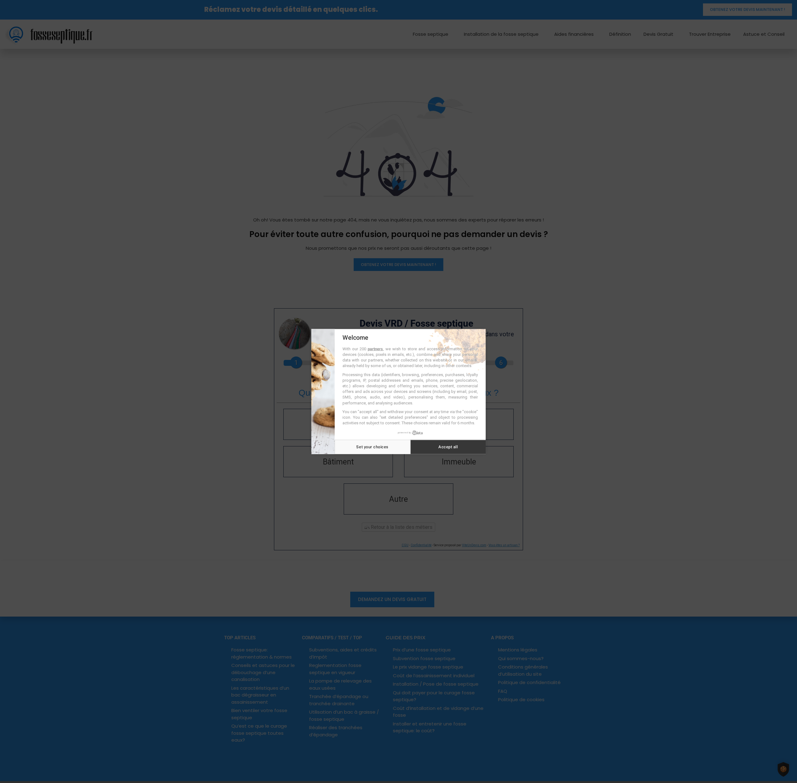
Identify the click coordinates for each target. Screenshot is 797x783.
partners (375, 348)
